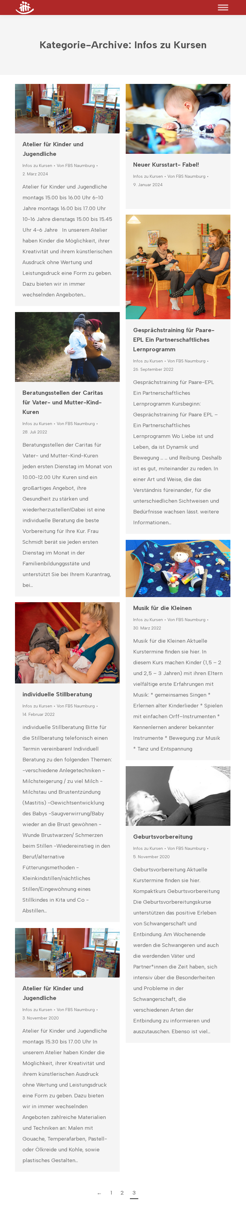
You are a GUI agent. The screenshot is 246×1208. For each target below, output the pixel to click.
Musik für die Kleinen (162, 607)
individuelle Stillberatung (57, 694)
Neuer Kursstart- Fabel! (166, 164)
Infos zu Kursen (37, 165)
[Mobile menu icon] (223, 7)
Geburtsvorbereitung (163, 836)
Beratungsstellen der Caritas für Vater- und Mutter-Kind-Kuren (62, 402)
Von (76, 165)
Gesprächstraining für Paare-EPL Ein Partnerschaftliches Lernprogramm (173, 339)
